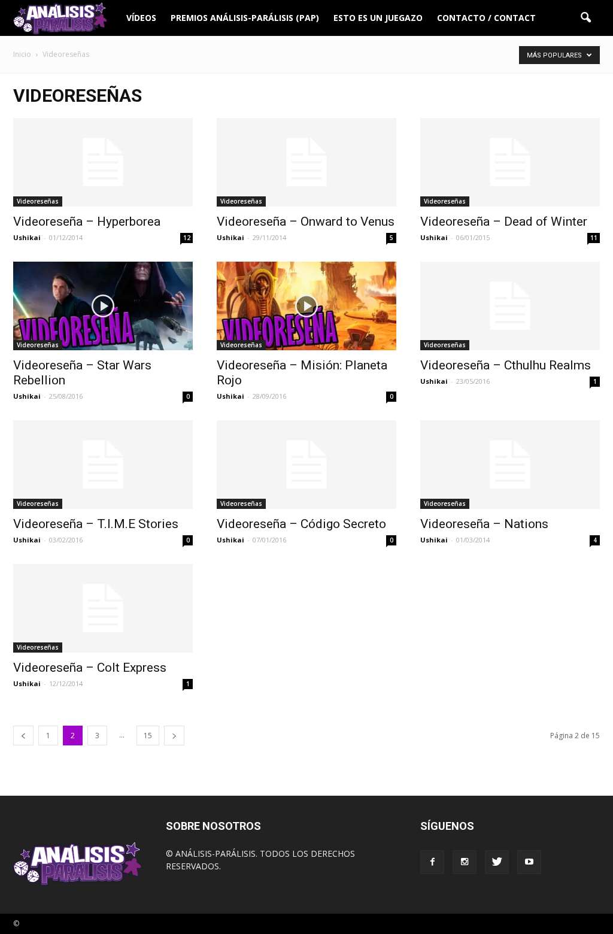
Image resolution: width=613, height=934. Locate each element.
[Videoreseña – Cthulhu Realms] (510, 306)
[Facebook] (432, 862)
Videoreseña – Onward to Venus (305, 221)
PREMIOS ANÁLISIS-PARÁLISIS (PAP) (245, 17)
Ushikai (27, 237)
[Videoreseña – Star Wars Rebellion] (103, 306)
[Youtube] (529, 862)
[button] (585, 18)
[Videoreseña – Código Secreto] (306, 464)
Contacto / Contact (486, 17)
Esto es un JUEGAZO (378, 17)
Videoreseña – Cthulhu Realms (505, 365)
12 (186, 238)
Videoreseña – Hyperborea (86, 221)
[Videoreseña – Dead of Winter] (510, 162)
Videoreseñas (38, 201)
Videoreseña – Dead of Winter (503, 221)
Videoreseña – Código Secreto (301, 524)
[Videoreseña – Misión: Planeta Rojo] (306, 306)
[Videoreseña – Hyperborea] (103, 162)
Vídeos (141, 17)
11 (593, 238)
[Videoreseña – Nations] (510, 464)
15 (148, 735)
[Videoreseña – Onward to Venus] (306, 162)
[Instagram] (465, 862)
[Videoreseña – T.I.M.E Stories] (103, 464)
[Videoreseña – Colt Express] (103, 608)
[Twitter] (497, 862)
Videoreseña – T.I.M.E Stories (95, 524)
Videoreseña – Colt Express (89, 667)
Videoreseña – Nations (484, 524)
